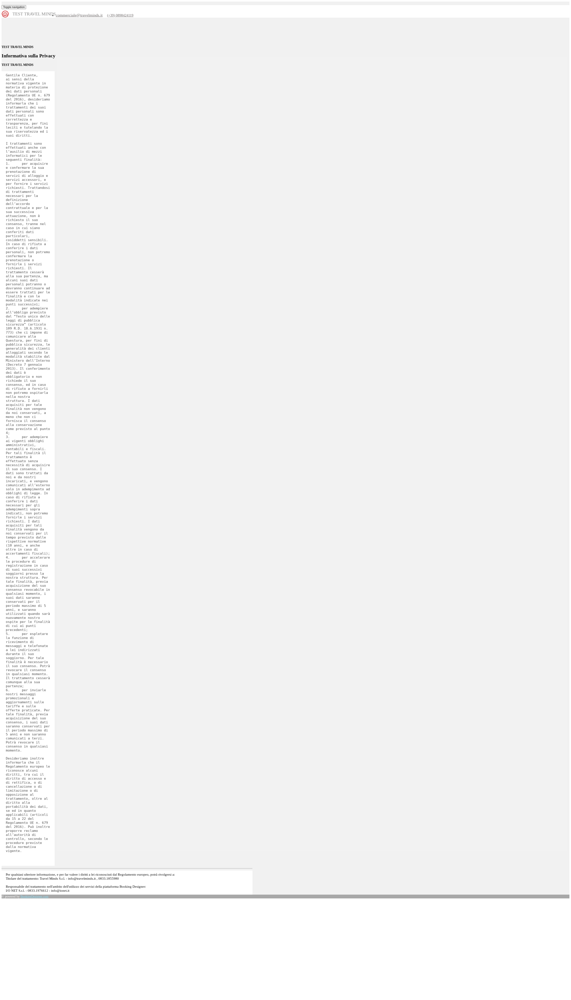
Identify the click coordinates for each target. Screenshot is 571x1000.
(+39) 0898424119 (120, 15)
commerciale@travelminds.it (79, 15)
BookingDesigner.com (34, 896)
